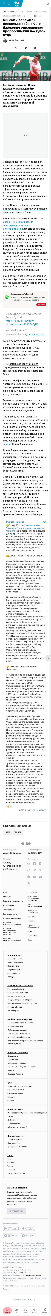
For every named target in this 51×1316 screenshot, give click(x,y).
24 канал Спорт (9, 11)
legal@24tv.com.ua (33, 1275)
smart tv (11, 1235)
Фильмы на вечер (15, 1093)
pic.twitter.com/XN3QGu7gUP (22, 324)
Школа (10, 1116)
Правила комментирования (34, 905)
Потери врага (13, 1010)
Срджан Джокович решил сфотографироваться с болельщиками (18, 225)
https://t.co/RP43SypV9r (20, 320)
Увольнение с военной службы (20, 1023)
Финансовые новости (16, 1063)
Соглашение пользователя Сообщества (33, 898)
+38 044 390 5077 (34, 853)
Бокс (9, 1159)
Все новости (13, 955)
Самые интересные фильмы (19, 1086)
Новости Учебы (15, 1109)
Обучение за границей (17, 1127)
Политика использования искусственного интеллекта (9, 931)
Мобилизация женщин (17, 1030)
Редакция (7, 897)
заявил (7, 444)
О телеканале (8, 905)
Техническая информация (32, 911)
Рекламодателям (10, 914)
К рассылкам (16, 1211)
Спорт (10, 1155)
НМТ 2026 (11, 1120)
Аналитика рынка (15, 1139)
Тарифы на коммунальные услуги (21, 1067)
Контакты (31, 917)
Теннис (21, 11)
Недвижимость (15, 1136)
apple (28, 1228)
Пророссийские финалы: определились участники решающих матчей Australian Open (25, 209)
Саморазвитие (13, 1124)
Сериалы (11, 1100)
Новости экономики (17, 1052)
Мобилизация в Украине (19, 1019)
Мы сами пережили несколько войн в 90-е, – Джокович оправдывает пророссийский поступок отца (37, 11)
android (11, 1228)
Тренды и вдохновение (17, 1147)
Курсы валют (13, 1059)
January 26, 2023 (35, 334)
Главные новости (14, 959)
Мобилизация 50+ (15, 1026)
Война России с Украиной (20, 985)
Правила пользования (12, 918)
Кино (10, 1083)
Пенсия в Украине (15, 1074)
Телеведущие (8, 910)
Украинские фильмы (16, 1090)
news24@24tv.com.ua (12, 853)
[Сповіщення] (48, 3)
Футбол (10, 1162)
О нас (5, 892)
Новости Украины (15, 962)
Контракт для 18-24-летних (19, 1033)
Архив (29, 931)
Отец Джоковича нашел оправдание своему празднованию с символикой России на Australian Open (25, 369)
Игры (29, 940)
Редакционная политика (13, 901)
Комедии (11, 1097)
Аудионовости (13, 973)
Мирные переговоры (16, 996)
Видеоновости (13, 970)
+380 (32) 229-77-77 (18, 1273)
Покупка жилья (14, 1143)
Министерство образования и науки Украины (27, 1113)
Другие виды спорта (16, 1173)
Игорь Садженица (16, 40)
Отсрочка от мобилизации (18, 1037)
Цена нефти (12, 1056)
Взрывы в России (14, 1007)
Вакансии (31, 921)
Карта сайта (32, 936)
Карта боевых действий (17, 992)
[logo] (17, 4)
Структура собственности (33, 926)
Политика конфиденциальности (12, 923)
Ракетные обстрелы (15, 989)
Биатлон (11, 1170)
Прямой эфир (13, 966)
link (28, 863)
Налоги (10, 1070)
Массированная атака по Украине (22, 1003)
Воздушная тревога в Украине (20, 1000)
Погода (10, 977)
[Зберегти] (44, 48)
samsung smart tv (28, 1235)
